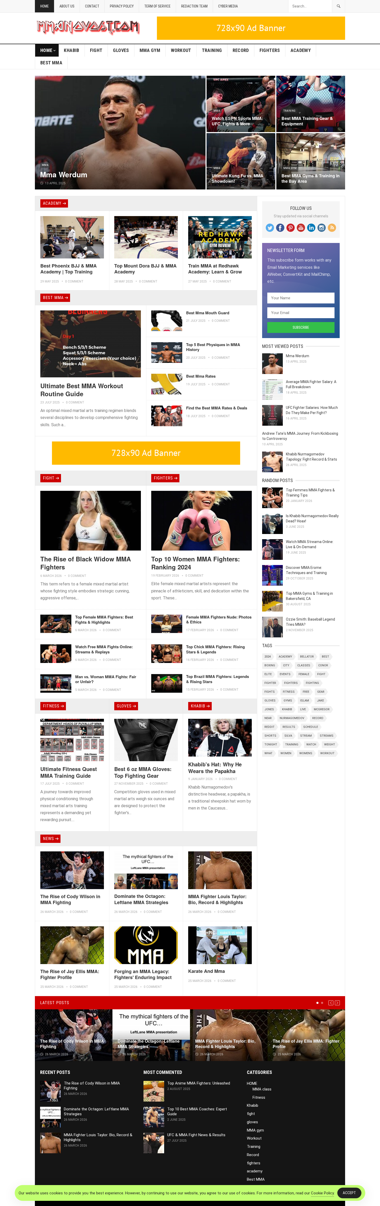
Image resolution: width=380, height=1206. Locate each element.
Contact (92, 6)
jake (320, 700)
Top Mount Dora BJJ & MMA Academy (145, 268)
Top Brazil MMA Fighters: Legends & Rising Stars (217, 679)
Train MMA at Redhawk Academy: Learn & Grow (215, 268)
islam (304, 700)
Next (337, 1002)
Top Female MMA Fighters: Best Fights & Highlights (104, 619)
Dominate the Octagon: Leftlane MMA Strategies (141, 899)
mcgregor (322, 709)
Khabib (71, 50)
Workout (181, 50)
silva (288, 735)
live (303, 709)
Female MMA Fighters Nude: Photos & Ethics (219, 619)
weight (329, 744)
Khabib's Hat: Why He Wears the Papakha (215, 767)
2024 (267, 656)
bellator (307, 656)
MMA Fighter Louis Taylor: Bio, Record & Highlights (217, 899)
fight (96, 50)
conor (323, 665)
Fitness (51, 706)
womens (305, 753)
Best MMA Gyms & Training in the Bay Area (311, 178)
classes (303, 665)
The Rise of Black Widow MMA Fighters (85, 562)
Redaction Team (194, 6)
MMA (45, 165)
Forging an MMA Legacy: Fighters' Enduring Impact (143, 974)
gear (320, 691)
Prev (330, 1002)
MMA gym (150, 50)
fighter (270, 683)
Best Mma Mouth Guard (207, 313)
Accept (349, 1192)
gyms (288, 700)
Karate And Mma (206, 971)
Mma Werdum (63, 174)
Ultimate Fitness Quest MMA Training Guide (68, 772)
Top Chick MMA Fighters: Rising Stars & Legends (215, 649)
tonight (270, 744)
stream (306, 735)
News (48, 838)
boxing (269, 665)
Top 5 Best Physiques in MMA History (213, 347)
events (285, 674)
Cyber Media (228, 6)
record (317, 718)
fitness (289, 691)
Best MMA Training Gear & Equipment (307, 121)
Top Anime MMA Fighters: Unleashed (198, 1083)
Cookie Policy (322, 1193)
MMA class (262, 1089)
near (268, 718)
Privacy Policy (122, 6)
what (268, 753)
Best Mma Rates (201, 376)
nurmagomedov (292, 718)
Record (241, 50)
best (325, 656)
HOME (46, 50)
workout (327, 753)
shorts (270, 735)
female (304, 674)
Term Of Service (157, 6)
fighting (312, 683)
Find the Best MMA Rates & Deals (216, 408)
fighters (270, 50)
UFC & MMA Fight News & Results (196, 1135)
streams (326, 735)
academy (301, 50)
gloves (121, 50)
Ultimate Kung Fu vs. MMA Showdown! (237, 178)
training (291, 744)
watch (311, 744)
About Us (66, 6)
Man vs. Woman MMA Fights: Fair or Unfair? (105, 679)
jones (269, 709)
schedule (310, 727)
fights (269, 691)
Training (212, 50)
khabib (287, 709)
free (306, 691)
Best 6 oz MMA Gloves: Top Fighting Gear (143, 772)
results (289, 727)
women (285, 753)
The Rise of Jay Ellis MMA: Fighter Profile (69, 974)
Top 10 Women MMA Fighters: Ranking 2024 (195, 562)
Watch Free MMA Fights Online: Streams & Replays (104, 649)
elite (268, 674)
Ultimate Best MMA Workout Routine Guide (81, 389)
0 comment (74, 281)
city (286, 665)
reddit (269, 727)
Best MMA (51, 62)
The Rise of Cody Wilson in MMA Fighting (70, 899)
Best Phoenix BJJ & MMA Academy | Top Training (68, 268)
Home (44, 6)
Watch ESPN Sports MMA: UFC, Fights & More (237, 121)
